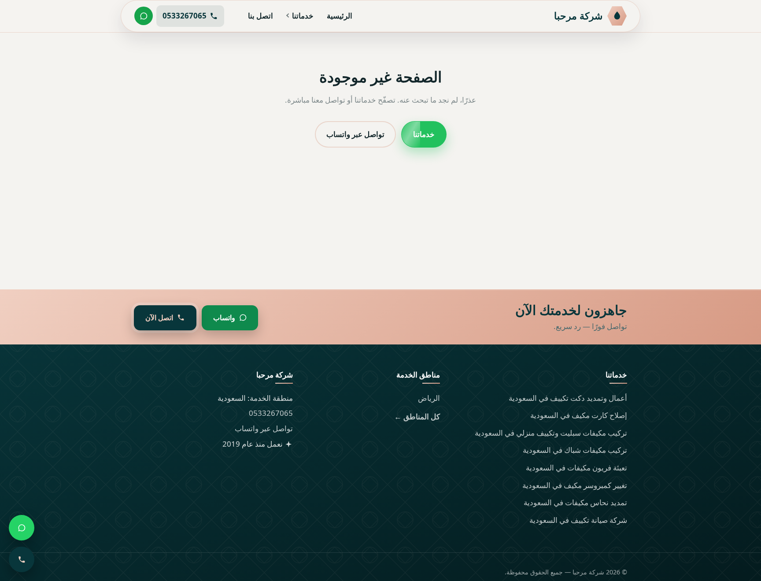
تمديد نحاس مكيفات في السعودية (575, 502)
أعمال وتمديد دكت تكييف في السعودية (568, 398)
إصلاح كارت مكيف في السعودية (578, 415)
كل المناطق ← (417, 416)
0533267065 (271, 413)
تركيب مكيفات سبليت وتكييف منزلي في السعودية (551, 433)
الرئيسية (339, 16)
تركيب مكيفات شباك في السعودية (575, 450)
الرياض (429, 398)
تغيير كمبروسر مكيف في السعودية (574, 485)
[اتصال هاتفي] (21, 559)
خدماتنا (303, 16)
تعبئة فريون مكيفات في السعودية (576, 468)
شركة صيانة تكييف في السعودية (578, 520)
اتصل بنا (260, 16)
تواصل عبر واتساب (355, 134)
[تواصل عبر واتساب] (143, 16)
